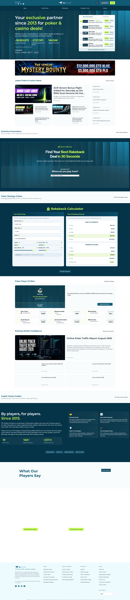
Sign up (106, 20)
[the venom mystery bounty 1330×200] (65, 67)
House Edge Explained (68, 579)
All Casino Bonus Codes (76, 529)
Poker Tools (83, 577)
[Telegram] (21, 4)
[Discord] (18, 4)
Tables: (25, 242)
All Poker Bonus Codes (30, 529)
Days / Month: (25, 247)
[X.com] (16, 586)
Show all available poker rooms (96, 49)
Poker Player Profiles (85, 579)
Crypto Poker (47, 574)
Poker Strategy (84, 572)
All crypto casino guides (121, 397)
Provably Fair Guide (67, 577)
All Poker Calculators (65, 271)
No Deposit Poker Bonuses (50, 579)
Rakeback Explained (48, 582)
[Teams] (15, 4)
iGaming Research (85, 582)
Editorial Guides (50, 452)
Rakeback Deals (47, 569)
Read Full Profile (104, 304)
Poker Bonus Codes (48, 572)
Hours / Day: (50, 242)
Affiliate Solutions (69, 452)
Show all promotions (122, 132)
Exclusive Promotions (49, 577)
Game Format (18, 221)
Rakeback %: (50, 247)
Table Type (18, 228)
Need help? (17, 2)
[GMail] (23, 4)
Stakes (16, 235)
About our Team (80, 452)
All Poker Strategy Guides (121, 197)
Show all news (110, 80)
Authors (82, 569)
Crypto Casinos (66, 569)
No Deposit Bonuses (67, 574)
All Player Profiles (109, 281)
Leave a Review (106, 470)
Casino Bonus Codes (67, 572)
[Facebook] (21, 586)
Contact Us (59, 452)
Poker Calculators (85, 574)
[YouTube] (24, 586)
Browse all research (108, 331)
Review (111, 20)
